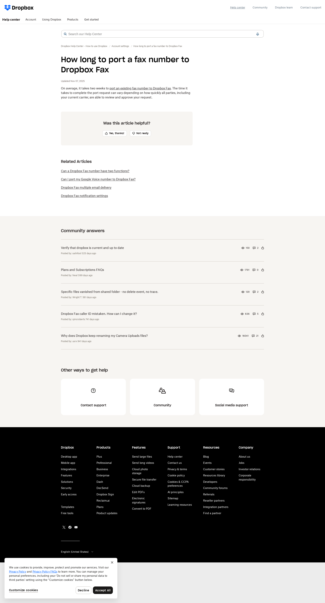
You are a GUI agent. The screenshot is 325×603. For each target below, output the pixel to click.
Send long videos (143, 462)
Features (66, 475)
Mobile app (68, 462)
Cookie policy (176, 475)
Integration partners (215, 507)
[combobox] (162, 34)
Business (102, 469)
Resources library (214, 475)
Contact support (310, 7)
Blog (206, 456)
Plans (99, 507)
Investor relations (249, 469)
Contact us (175, 462)
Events (207, 462)
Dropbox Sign (105, 494)
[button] (65, 34)
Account (30, 19)
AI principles (176, 492)
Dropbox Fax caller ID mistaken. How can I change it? (99, 314)
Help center (237, 7)
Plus (99, 456)
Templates (67, 507)
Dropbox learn (284, 7)
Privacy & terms (177, 469)
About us (244, 456)
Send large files (142, 456)
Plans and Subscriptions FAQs (82, 270)
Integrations (68, 469)
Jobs (241, 462)
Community (260, 7)
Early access (69, 494)
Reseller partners (214, 500)
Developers (210, 481)
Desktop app (69, 456)
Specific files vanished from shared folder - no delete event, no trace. (109, 292)
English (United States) (75, 551)
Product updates (106, 513)
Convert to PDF (141, 508)
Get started (91, 19)
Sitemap (173, 498)
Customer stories (214, 469)
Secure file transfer (144, 479)
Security (66, 488)
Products (72, 19)
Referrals (208, 494)
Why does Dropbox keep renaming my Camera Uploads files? (104, 336)
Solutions (67, 481)
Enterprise (102, 475)
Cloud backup (141, 485)
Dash (99, 481)
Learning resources (180, 504)
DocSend (102, 488)
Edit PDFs (138, 492)
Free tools (67, 513)
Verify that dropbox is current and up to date (92, 248)
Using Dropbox (51, 19)
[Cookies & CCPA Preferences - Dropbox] (61, 578)
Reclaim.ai (103, 500)
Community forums (215, 488)
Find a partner (212, 513)
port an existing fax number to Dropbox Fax (140, 88)
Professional (104, 462)
